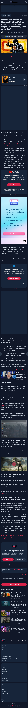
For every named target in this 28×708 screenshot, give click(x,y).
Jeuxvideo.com (5, 695)
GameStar (4, 687)
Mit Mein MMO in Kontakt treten (9, 658)
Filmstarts (4, 698)
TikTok (3, 667)
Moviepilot (4, 700)
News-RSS (4, 678)
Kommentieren (20, 559)
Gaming (4, 15)
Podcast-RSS (5, 680)
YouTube (4, 676)
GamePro (4, 689)
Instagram (4, 671)
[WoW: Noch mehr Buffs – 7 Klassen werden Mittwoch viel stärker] (5, 612)
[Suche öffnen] (26, 2)
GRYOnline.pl (5, 693)
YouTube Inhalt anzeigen (14, 184)
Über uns (4, 647)
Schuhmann (6, 32)
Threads (4, 673)
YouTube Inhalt (16, 194)
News (9, 15)
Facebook (4, 669)
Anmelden (24, 574)
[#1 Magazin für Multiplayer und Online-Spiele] (14, 2)
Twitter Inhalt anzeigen (14, 278)
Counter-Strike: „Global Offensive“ (12, 56)
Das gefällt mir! (8, 559)
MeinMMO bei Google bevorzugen (15, 36)
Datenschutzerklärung (20, 191)
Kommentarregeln (15, 569)
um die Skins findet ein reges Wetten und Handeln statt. (14, 143)
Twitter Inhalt (15, 288)
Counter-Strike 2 (13, 77)
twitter (2, 405)
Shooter (10, 79)
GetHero (4, 691)
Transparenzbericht (6, 656)
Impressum (4, 649)
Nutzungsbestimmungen (7, 651)
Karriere (4, 660)
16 (24, 15)
